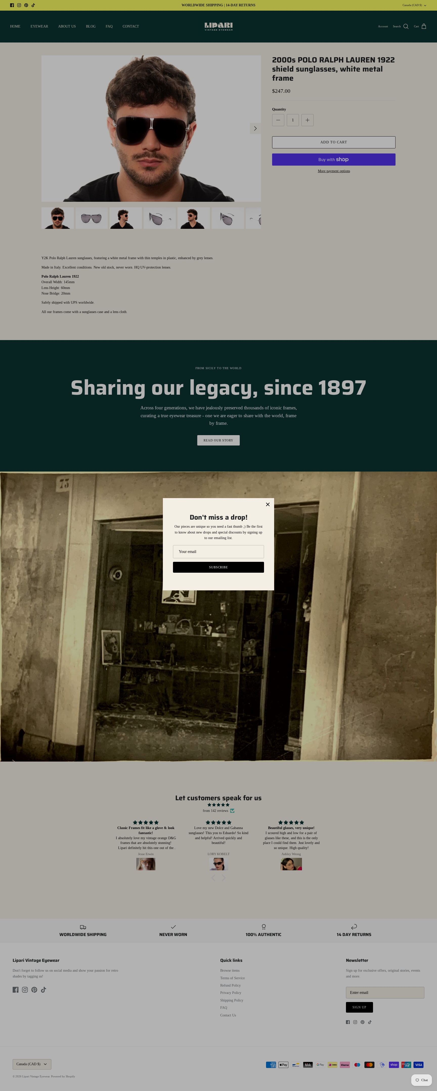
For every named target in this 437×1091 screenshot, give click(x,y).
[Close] (267, 504)
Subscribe (218, 567)
